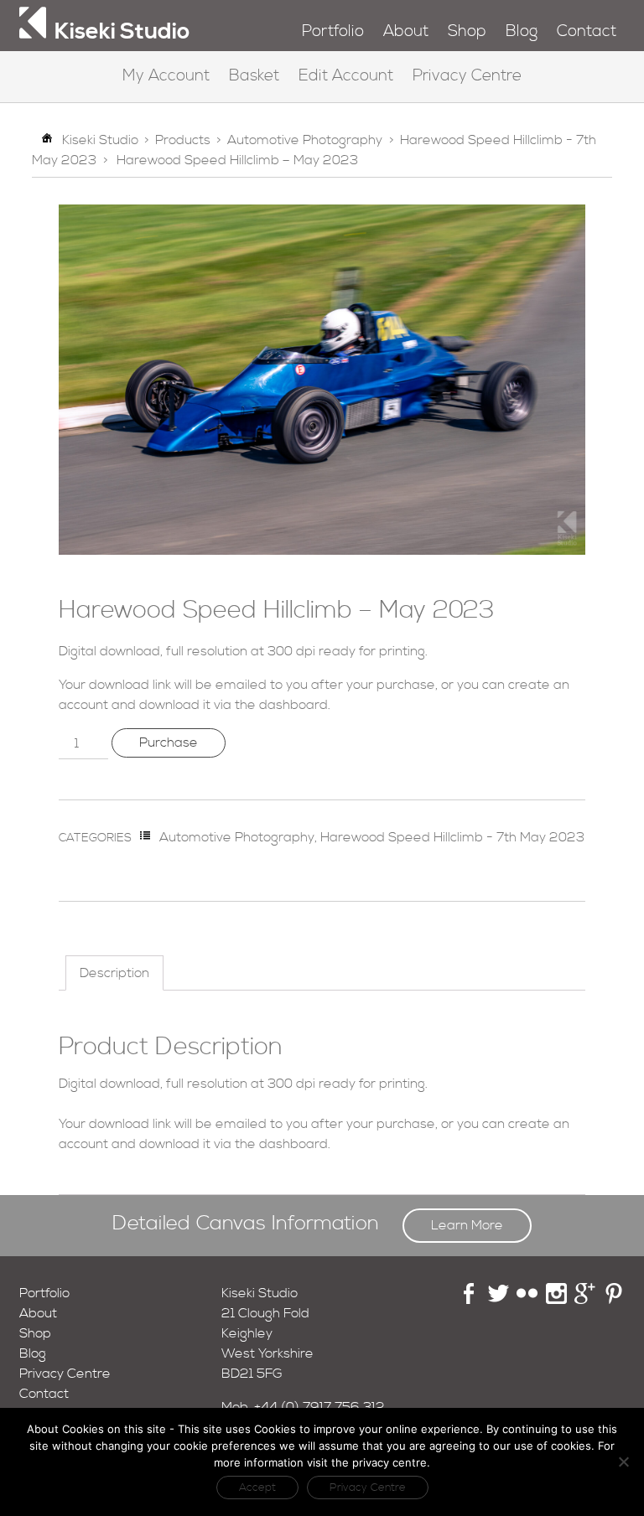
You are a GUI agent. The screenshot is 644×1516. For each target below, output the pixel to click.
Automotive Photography (304, 140)
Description (114, 973)
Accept (257, 1487)
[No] (623, 1461)
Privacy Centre (467, 75)
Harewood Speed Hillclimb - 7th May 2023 (452, 837)
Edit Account (346, 75)
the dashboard (281, 704)
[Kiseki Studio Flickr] (527, 1299)
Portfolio (333, 31)
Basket (254, 75)
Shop (467, 31)
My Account (166, 75)
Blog (522, 31)
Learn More (467, 1225)
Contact (586, 31)
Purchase (168, 742)
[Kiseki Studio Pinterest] (614, 1299)
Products (182, 140)
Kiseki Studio (100, 140)
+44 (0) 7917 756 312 (319, 1407)
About (405, 31)
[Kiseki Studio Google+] (584, 1299)
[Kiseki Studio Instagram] (556, 1299)
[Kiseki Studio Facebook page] (469, 1299)
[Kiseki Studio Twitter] (498, 1299)
